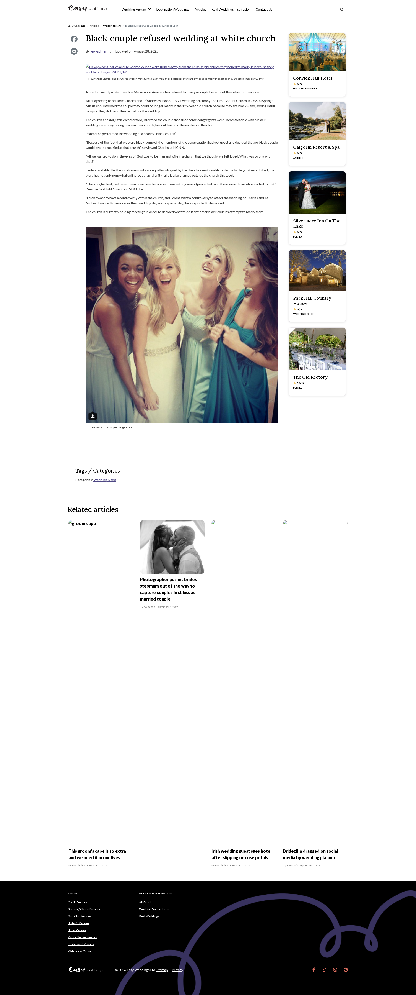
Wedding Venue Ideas (154, 909)
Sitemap (162, 970)
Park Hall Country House (312, 300)
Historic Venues (78, 923)
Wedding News (104, 480)
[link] (314, 969)
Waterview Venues (80, 951)
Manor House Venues (82, 937)
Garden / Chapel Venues (84, 909)
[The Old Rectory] (317, 349)
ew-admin (98, 51)
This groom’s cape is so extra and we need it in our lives (97, 854)
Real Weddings (149, 916)
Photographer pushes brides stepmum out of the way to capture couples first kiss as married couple (168, 589)
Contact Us (264, 9)
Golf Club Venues (79, 916)
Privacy (177, 970)
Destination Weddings (172, 9)
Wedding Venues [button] (134, 10)
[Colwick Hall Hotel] (317, 52)
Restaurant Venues (81, 944)
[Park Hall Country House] (317, 270)
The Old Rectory (310, 377)
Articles (200, 9)
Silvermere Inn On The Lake (316, 223)
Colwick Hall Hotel (312, 78)
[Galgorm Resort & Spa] (317, 121)
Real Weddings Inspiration (230, 9)
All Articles (146, 902)
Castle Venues (78, 902)
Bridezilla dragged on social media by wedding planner (310, 854)
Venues (73, 893)
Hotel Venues (77, 930)
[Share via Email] (74, 51)
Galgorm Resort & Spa (316, 147)
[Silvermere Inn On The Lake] (317, 192)
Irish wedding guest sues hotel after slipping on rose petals (241, 854)
